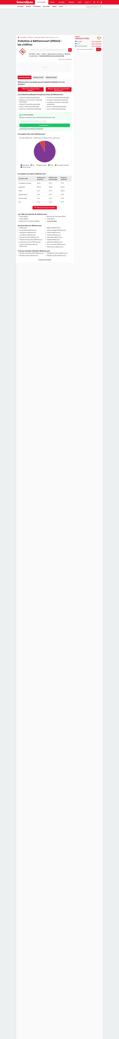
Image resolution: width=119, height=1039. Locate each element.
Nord (47, 37)
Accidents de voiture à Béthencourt (29, 242)
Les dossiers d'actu (81, 46)
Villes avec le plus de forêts (46, 207)
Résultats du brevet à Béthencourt (57, 253)
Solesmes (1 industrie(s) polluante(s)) (30, 109)
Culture (61, 2)
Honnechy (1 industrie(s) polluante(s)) (58, 97)
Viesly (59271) (51, 219)
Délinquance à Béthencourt (27, 232)
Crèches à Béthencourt (54, 235)
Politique (20, 6)
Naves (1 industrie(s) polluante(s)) (56, 106)
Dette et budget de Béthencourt (56, 230)
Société (28, 6)
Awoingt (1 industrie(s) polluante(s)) (57, 100)
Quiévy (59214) (23, 216)
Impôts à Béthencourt (53, 232)
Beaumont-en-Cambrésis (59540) (29, 221)
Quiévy (38, 54)
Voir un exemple (96, 41)
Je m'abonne (43, 125)
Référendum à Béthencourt (55, 247)
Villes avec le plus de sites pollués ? (30, 89)
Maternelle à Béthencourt (54, 237)
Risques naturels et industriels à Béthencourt (58, 89)
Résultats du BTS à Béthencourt (56, 255)
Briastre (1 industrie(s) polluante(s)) (29, 104)
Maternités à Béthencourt (54, 242)
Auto (79, 2)
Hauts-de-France (40, 37)
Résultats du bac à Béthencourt (28, 255)
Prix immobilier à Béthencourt (56, 244)
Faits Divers (36, 6)
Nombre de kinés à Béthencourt (29, 237)
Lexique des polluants (44, 259)
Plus (87, 2)
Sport (52, 2)
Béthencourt (23, 228)
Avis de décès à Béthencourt (27, 230)
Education (46, 6)
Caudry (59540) (23, 219)
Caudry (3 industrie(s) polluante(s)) (29, 97)
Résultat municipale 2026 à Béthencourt (31, 253)
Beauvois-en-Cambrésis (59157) (56, 216)
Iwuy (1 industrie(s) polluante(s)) (56, 109)
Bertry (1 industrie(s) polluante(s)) (29, 106)
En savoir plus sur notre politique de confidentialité (31, 128)
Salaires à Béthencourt (53, 228)
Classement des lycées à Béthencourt (30, 239)
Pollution (30, 37)
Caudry (44, 54)
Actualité (23, 37)
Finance (71, 2)
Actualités (42, 2)
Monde (54, 6)
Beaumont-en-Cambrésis (55, 54)
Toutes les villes (52, 221)
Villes (61, 6)
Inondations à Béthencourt (27, 235)
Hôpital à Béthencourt (53, 239)
